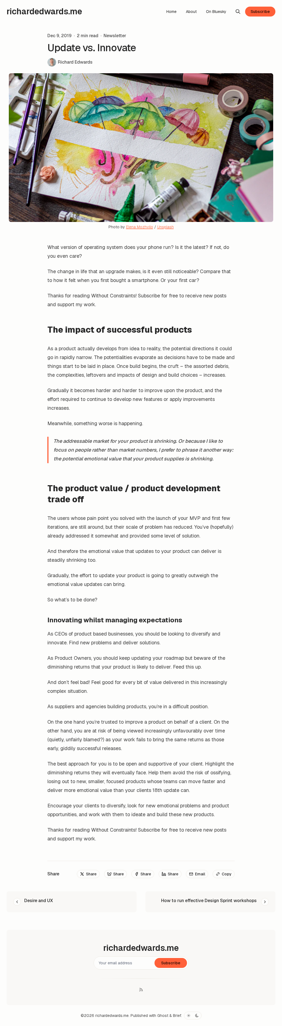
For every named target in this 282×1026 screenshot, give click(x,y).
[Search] (238, 12)
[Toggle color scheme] (193, 1015)
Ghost (162, 1015)
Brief (177, 1015)
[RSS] (141, 989)
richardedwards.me (112, 1015)
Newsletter (115, 36)
